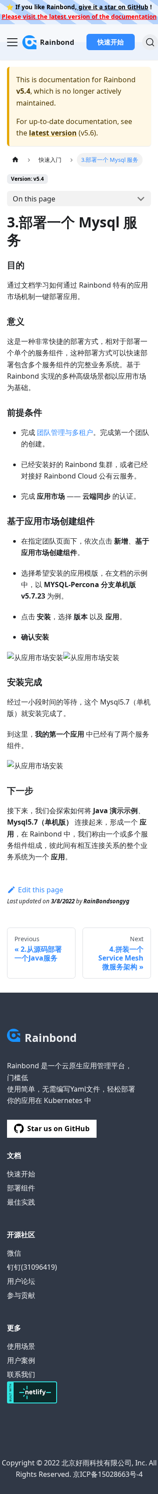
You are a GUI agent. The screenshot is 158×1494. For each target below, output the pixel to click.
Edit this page (40, 890)
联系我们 (21, 1374)
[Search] (150, 42)
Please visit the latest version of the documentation (79, 16)
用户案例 (21, 1360)
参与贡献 (21, 1295)
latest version (53, 133)
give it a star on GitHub (112, 7)
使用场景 (21, 1346)
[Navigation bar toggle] (12, 42)
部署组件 (21, 1188)
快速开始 (110, 41)
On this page (34, 199)
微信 (14, 1253)
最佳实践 (21, 1202)
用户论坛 (21, 1281)
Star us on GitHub (58, 1128)
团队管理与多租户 (65, 432)
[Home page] (15, 160)
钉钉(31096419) (32, 1267)
